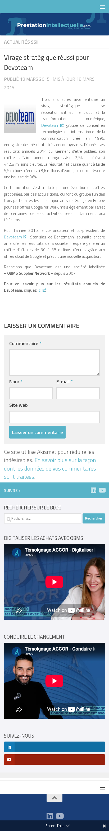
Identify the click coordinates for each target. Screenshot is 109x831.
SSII (34, 42)
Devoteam (50, 125)
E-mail (64, 381)
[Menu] (102, 6)
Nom (15, 381)
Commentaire (25, 343)
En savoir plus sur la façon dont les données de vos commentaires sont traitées (50, 468)
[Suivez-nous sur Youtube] (102, 490)
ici (40, 290)
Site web (18, 405)
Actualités (17, 42)
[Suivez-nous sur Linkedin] (93, 490)
